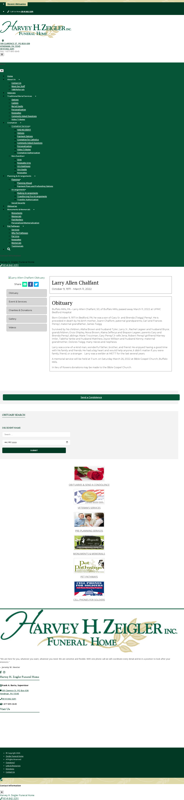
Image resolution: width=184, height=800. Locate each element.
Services (15, 229)
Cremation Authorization (28, 152)
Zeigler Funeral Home (14, 756)
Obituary (13, 293)
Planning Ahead (24, 183)
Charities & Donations (20, 310)
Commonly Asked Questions (24, 116)
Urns (19, 159)
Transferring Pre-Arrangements (32, 196)
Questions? (10, 762)
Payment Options (25, 136)
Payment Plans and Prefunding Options (35, 186)
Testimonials (17, 246)
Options (15, 99)
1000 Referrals (18, 89)
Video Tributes (24, 149)
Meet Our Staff (18, 86)
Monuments (17, 213)
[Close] (2, 70)
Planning (16, 179)
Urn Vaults (22, 169)
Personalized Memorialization (25, 223)
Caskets (15, 103)
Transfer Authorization (27, 199)
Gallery (12, 318)
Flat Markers (17, 219)
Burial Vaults (17, 106)
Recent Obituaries (16, 4)
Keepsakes (16, 112)
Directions (10, 769)
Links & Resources (13, 766)
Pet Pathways (13, 226)
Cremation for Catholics (28, 139)
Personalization (19, 109)
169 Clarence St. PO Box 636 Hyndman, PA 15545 (15, 44)
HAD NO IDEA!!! (24, 129)
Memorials (16, 216)
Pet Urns (15, 236)
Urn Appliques (23, 166)
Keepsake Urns (24, 162)
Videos (12, 327)
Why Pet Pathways (20, 233)
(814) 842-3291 (26, 11)
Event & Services (18, 301)
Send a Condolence (91, 397)
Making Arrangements (27, 193)
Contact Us (16, 83)
